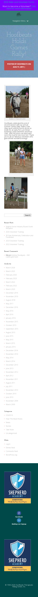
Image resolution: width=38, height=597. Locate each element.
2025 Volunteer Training (15, 232)
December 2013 (12, 365)
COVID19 (9, 415)
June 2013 (9, 368)
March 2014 (10, 361)
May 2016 (9, 311)
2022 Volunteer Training (15, 244)
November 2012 (12, 372)
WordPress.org (11, 455)
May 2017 (9, 303)
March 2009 (10, 404)
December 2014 (12, 350)
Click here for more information (21, 7)
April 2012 (9, 375)
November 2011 (12, 379)
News (8, 422)
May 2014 (9, 357)
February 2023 (11, 278)
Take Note (10, 429)
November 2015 (12, 321)
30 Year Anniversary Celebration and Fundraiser (19, 236)
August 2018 (10, 300)
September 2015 (12, 329)
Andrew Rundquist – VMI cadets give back (18, 256)
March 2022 (10, 282)
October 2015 (11, 325)
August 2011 (10, 383)
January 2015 (11, 347)
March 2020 (10, 289)
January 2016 (11, 318)
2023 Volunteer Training (15, 241)
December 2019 (12, 293)
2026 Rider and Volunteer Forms (19, 2)
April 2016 (9, 314)
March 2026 (10, 267)
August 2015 (10, 332)
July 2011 (9, 386)
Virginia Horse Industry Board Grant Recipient (19, 227)
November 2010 (12, 390)
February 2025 (11, 275)
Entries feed (10, 447)
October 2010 (11, 393)
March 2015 (10, 343)
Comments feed (12, 451)
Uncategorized (11, 433)
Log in (8, 444)
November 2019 (12, 296)
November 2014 (12, 354)
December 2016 (12, 307)
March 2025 (10, 271)
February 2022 (11, 285)
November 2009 (12, 401)
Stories (8, 426)
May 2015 (9, 339)
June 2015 (9, 336)
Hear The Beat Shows (14, 419)
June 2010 (9, 397)
